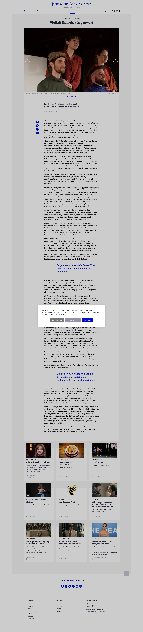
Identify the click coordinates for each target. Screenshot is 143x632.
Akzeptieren (87, 320)
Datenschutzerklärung (57, 314)
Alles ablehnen (57, 320)
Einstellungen (72, 320)
